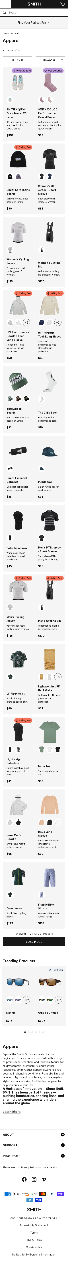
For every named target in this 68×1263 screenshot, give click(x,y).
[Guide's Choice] (50, 982)
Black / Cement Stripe (41, 249)
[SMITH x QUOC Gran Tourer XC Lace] (18, 82)
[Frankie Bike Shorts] (50, 877)
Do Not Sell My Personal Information (33, 1254)
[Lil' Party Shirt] (18, 659)
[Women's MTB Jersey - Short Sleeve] (50, 159)
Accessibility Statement (34, 1225)
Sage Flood (41, 749)
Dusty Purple (18, 176)
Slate (18, 749)
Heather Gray (10, 822)
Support (10, 1145)
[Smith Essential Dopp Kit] (18, 451)
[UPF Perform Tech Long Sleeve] (50, 305)
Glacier (49, 676)
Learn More (11, 1111)
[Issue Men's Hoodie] (18, 805)
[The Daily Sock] (50, 382)
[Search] (4, 12)
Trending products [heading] (19, 961)
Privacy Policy (29, 1167)
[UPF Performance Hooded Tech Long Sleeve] (18, 305)
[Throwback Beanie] (18, 382)
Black (10, 176)
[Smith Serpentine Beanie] (18, 159)
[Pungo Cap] (50, 451)
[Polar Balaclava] (18, 520)
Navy (41, 322)
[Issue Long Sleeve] (50, 805)
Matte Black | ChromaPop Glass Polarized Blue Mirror (9, 1000)
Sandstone (10, 99)
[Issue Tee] (50, 732)
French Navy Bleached (49, 176)
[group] (18, 996)
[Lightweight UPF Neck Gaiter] (50, 659)
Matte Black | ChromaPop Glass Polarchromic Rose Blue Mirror (18, 1000)
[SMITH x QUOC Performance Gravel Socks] (50, 82)
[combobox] (34, 12)
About (8, 1134)
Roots (41, 468)
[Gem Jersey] (18, 877)
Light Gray (10, 322)
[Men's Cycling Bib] (50, 590)
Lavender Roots (41, 895)
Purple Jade (41, 99)
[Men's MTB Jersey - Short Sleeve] (50, 520)
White (18, 322)
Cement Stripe (10, 249)
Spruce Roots (10, 895)
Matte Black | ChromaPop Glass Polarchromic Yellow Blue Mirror (42, 1000)
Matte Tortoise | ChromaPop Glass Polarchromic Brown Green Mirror (50, 1000)
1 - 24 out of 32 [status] (11, 50)
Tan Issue (41, 822)
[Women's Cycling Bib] (50, 232)
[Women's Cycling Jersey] (18, 232)
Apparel (15, 33)
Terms (34, 1232)
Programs (12, 1156)
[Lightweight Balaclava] (18, 732)
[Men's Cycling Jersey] (18, 590)
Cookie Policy (34, 1247)
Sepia (18, 399)
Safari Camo (41, 676)
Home (6, 33)
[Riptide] (18, 982)
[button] (5, 4)
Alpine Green (10, 399)
